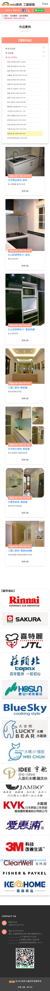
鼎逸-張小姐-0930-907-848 (16, 84)
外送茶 (33, 860)
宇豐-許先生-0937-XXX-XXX (16, 129)
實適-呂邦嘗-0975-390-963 (16, 80)
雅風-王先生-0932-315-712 (16, 98)
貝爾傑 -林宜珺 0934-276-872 (17, 75)
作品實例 (13, 16)
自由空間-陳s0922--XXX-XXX (17, 138)
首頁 (6, 16)
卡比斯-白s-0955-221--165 (16, 111)
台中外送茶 (10, 860)
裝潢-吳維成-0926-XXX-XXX (16, 124)
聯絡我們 (16, 10)
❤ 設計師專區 (11, 57)
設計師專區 (24, 16)
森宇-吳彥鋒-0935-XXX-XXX (16, 116)
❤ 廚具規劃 (10, 49)
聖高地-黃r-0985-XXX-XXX (16, 133)
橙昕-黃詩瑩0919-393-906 (16, 66)
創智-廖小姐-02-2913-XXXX (16, 120)
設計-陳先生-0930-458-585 (16, 102)
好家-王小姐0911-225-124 (16, 89)
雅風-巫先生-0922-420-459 (16, 93)
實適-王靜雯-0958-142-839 (16, 62)
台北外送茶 (20, 860)
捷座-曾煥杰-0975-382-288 (16, 71)
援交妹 (27, 860)
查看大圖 (25, 191)
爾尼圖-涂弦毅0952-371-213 (17, 107)
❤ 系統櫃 (9, 53)
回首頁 (8, 10)
